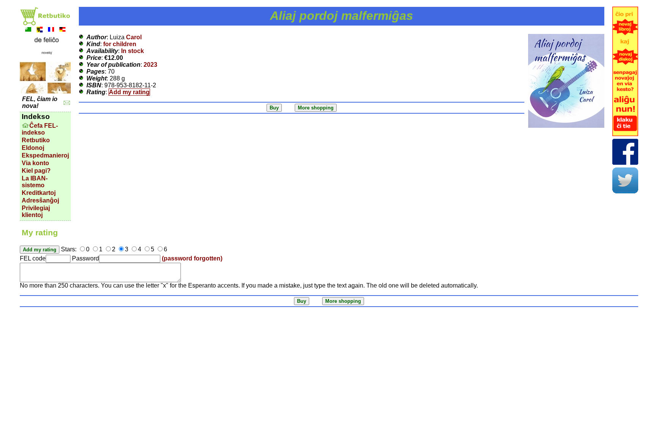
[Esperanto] (28, 30)
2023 (150, 64)
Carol (134, 37)
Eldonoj (33, 148)
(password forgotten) (192, 258)
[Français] (51, 30)
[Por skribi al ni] (67, 103)
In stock (132, 51)
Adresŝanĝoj (40, 200)
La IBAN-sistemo (35, 181)
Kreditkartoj (39, 193)
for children (119, 44)
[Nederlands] (40, 30)
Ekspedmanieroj (45, 155)
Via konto (35, 163)
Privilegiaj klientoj (36, 211)
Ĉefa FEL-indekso (40, 129)
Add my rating (129, 92)
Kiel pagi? (36, 170)
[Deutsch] (62, 30)
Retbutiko (36, 140)
